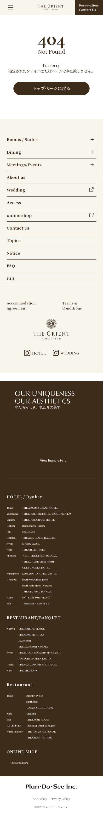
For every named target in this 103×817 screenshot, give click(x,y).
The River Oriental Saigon (40, 725)
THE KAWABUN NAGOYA (33, 646)
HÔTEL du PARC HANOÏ (36, 597)
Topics (14, 240)
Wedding (16, 190)
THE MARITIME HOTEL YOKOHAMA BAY (47, 513)
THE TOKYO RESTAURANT (42, 731)
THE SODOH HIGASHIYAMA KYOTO (40, 652)
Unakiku (31, 713)
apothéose (31, 701)
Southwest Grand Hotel (35, 579)
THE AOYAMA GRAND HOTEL (40, 507)
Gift (11, 278)
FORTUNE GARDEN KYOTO (34, 658)
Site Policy (40, 799)
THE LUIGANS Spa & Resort (38, 561)
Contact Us (18, 228)
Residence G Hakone (33, 525)
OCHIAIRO (28, 531)
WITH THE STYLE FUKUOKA (39, 555)
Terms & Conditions (72, 305)
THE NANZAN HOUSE (31, 628)
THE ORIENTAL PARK (39, 737)
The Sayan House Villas (35, 603)
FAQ (11, 266)
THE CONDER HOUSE (31, 634)
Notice (13, 253)
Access (14, 202)
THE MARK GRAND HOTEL (38, 519)
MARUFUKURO (31, 543)
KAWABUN (24, 640)
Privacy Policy (60, 799)
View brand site (51, 460)
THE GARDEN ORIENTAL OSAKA (37, 664)
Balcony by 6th (34, 695)
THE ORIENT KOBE (33, 549)
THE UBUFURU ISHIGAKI (37, 591)
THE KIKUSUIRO (28, 670)
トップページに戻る (51, 88)
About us (16, 177)
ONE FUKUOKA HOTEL (36, 567)
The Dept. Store (19, 762)
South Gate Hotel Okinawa (37, 585)
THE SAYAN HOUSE (37, 719)
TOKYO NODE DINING (39, 707)
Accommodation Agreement (21, 305)
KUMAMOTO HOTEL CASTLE (39, 573)
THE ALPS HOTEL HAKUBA (38, 537)
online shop (19, 215)
